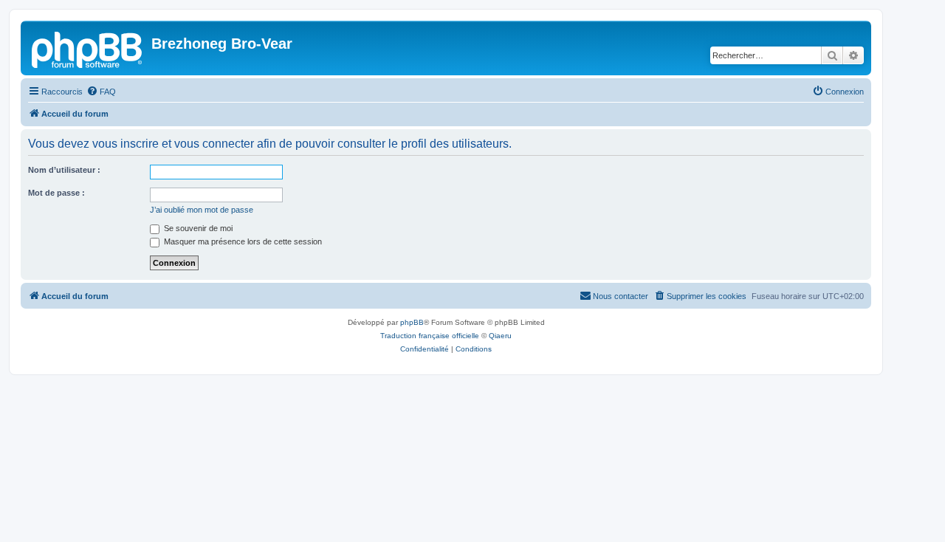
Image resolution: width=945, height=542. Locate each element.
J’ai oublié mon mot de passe (201, 209)
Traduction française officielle (429, 336)
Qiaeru (500, 336)
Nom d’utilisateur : (64, 169)
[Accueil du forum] (87, 48)
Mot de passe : (56, 192)
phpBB (412, 322)
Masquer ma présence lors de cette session (242, 241)
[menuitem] (101, 91)
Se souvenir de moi (197, 228)
